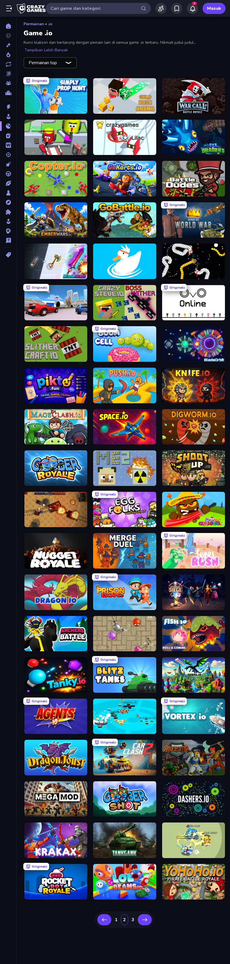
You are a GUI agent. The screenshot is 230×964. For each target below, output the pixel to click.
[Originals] (8, 73)
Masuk (214, 8)
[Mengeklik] (8, 164)
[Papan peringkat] (8, 93)
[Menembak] (8, 154)
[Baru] (8, 45)
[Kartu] (8, 135)
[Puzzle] (8, 212)
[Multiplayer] (8, 83)
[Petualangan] (8, 202)
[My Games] (176, 8)
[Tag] (8, 254)
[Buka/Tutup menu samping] (9, 8)
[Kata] (8, 145)
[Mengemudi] (8, 174)
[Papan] (8, 193)
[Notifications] (192, 8)
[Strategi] (8, 231)
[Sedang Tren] (8, 54)
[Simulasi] (8, 221)
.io (50, 24)
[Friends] (161, 8)
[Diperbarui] (8, 64)
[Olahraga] (8, 183)
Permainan (34, 24)
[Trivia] (8, 240)
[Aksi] (8, 107)
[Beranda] (8, 26)
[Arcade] (8, 116)
